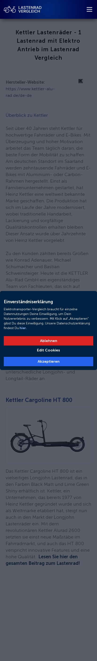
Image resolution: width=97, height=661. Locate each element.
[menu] (89, 9)
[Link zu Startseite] (22, 9)
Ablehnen (48, 340)
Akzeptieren (49, 361)
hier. (23, 328)
